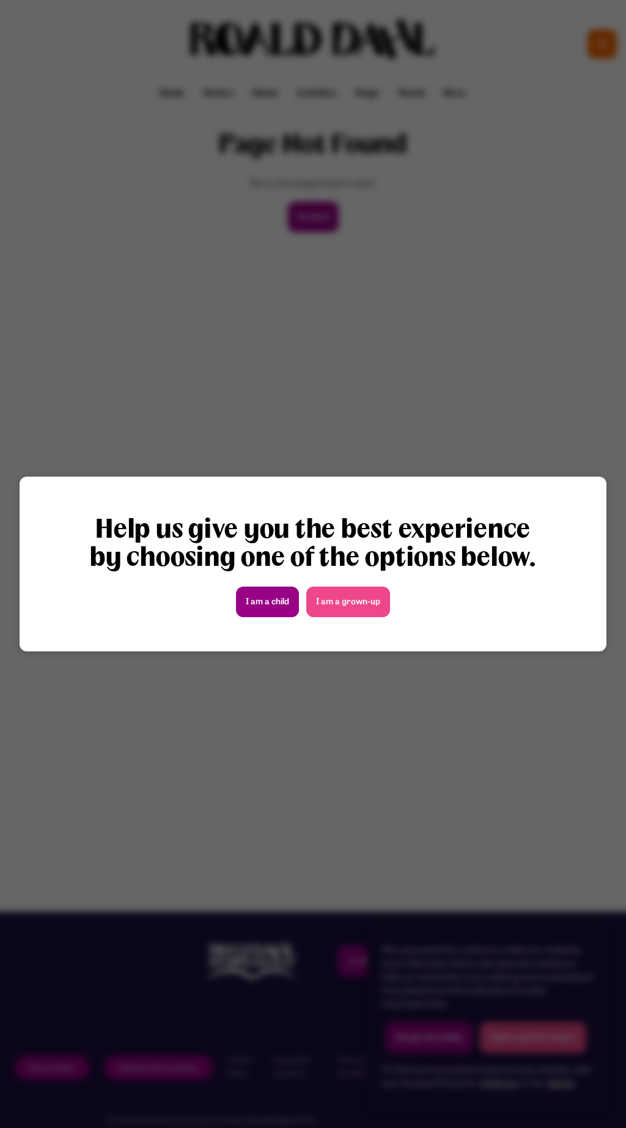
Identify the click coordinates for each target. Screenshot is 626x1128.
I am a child (267, 602)
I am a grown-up (348, 602)
